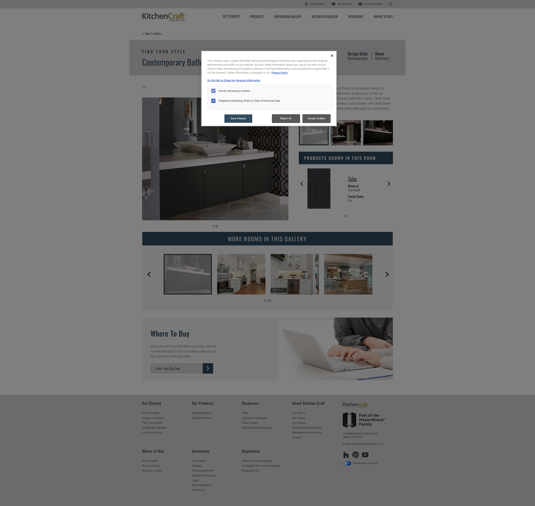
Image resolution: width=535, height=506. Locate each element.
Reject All (285, 118)
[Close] (331, 55)
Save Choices (238, 118)
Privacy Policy (279, 72)
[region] (269, 88)
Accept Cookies (316, 118)
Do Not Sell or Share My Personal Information (233, 80)
